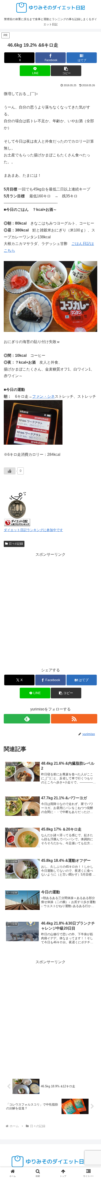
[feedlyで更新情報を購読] (27, 718)
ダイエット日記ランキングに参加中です (33, 530)
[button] (66, 70)
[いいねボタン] (10, 470)
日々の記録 (16, 543)
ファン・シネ (43, 396)
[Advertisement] (50, 609)
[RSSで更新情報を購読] (74, 718)
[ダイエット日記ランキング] (17, 508)
